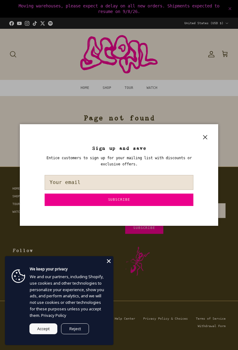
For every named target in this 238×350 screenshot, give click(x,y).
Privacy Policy (53, 315)
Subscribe (119, 200)
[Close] (109, 261)
